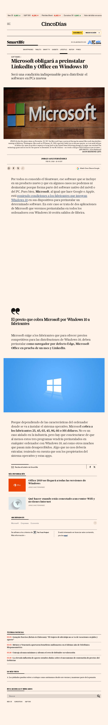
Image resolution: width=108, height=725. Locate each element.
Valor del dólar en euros (93, 15)
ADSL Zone (93, 42)
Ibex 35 (10, 15)
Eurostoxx (18, 702)
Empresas (25, 523)
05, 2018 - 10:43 (54, 161)
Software (15, 57)
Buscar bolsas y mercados (19, 689)
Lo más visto (13, 672)
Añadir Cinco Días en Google (89, 168)
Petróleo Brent (47, 15)
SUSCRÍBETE (77, 33)
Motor (71, 49)
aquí (66, 535)
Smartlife (15, 42)
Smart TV (46, 49)
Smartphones (28, 49)
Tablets (38, 49)
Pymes (78, 49)
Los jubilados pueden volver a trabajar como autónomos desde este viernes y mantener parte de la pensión (52, 677)
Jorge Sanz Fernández (54, 159)
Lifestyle (63, 49)
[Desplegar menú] (9, 24)
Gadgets (55, 49)
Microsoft (15, 523)
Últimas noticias (15, 632)
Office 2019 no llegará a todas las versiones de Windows (57, 482)
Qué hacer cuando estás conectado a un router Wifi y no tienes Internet (61, 500)
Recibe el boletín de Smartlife (26, 467)
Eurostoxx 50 (68, 15)
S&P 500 (27, 15)
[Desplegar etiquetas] (95, 523)
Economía (35, 523)
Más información (17, 535)
